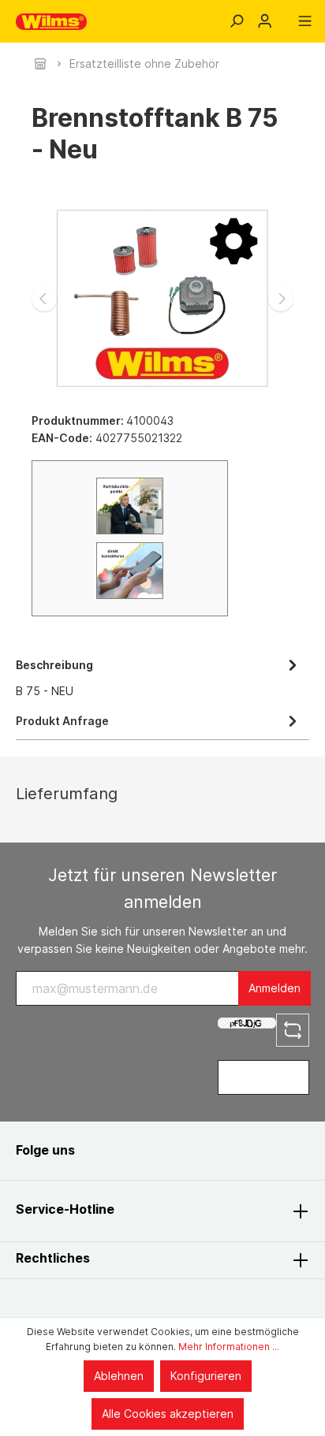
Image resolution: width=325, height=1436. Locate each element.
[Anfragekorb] (284, 15)
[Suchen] (236, 21)
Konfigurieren (205, 1375)
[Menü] (305, 21)
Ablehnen (119, 1375)
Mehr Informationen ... (228, 1346)
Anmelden (274, 988)
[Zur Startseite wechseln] (51, 22)
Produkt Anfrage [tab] (62, 720)
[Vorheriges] (44, 298)
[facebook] (104, 1150)
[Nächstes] (280, 298)
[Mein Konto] (264, 21)
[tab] (158, 676)
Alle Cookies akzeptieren (167, 1413)
